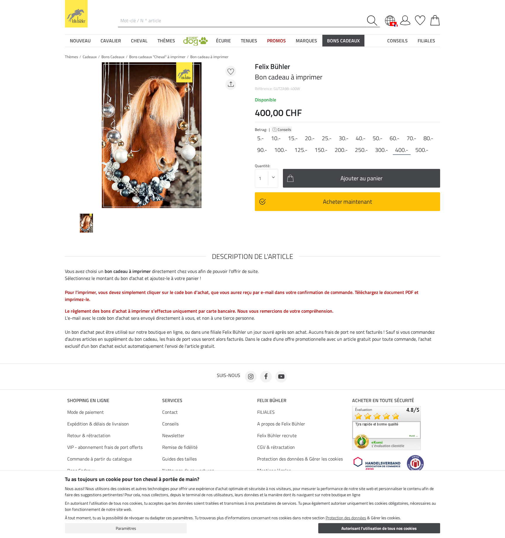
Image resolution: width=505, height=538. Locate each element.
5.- (260, 138)
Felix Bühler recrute (277, 435)
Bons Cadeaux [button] (343, 40)
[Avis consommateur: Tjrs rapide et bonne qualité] (386, 427)
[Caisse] (435, 19)
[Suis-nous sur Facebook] (266, 377)
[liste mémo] (420, 19)
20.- (310, 138)
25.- (327, 138)
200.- (341, 150)
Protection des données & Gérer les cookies (300, 458)
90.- (262, 150)
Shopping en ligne (88, 400)
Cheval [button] (139, 40)
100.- (280, 150)
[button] (195, 40)
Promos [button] (276, 40)
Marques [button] (306, 40)
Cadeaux (90, 57)
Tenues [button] (249, 40)
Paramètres (126, 528)
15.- (293, 138)
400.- (401, 150)
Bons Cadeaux (112, 57)
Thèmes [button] (166, 40)
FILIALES (266, 412)
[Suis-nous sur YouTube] (281, 377)
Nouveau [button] (80, 40)
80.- (428, 138)
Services (172, 400)
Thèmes (71, 57)
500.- (421, 150)
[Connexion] (405, 19)
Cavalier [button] (111, 40)
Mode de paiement (85, 412)
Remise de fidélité (180, 447)
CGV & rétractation (276, 447)
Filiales (426, 40)
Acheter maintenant (347, 201)
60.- (394, 138)
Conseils (285, 129)
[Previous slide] (69, 135)
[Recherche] (373, 20)
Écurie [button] (223, 40)
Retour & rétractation (88, 435)
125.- (300, 150)
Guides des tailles (179, 458)
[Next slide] (233, 135)
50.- (378, 138)
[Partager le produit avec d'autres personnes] (230, 84)
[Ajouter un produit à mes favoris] (230, 71)
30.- (344, 138)
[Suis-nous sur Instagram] (251, 377)
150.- (321, 150)
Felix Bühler (271, 400)
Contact (170, 412)
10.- (276, 138)
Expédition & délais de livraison (98, 423)
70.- (411, 138)
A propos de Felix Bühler (281, 423)
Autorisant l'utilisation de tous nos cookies (379, 528)
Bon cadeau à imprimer (209, 57)
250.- (361, 150)
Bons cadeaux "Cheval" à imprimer (157, 57)
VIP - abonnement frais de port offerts (105, 447)
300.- (381, 150)
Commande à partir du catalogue (99, 458)
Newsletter (173, 435)
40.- (361, 138)
